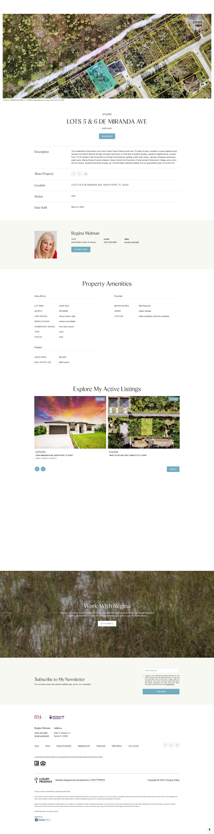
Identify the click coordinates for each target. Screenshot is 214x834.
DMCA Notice (117, 746)
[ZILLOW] (177, 745)
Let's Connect (134, 746)
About (48, 746)
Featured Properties (64, 746)
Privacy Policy (169, 684)
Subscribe (161, 692)
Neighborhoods (84, 746)
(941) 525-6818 (110, 242)
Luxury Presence (97, 780)
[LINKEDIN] (171, 745)
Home (37, 746)
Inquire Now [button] (107, 136)
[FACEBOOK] (165, 745)
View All (173, 469)
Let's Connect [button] (107, 623)
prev (37, 469)
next (43, 469)
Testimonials (100, 746)
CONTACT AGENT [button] (81, 249)
